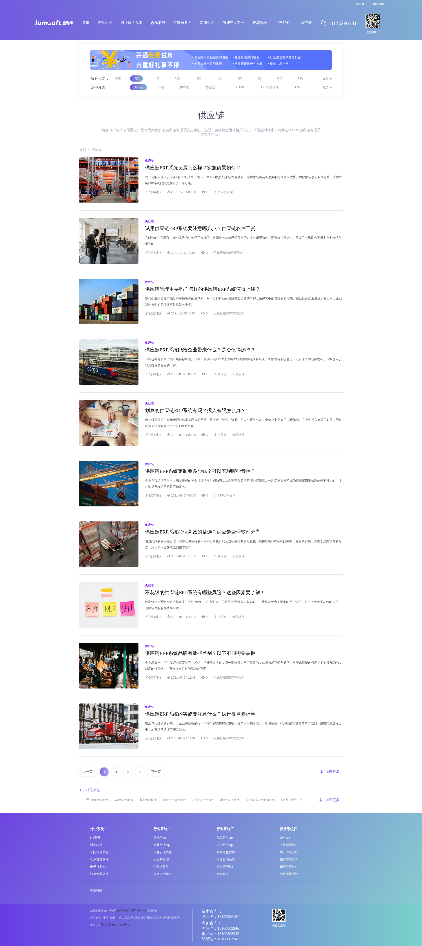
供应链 (138, 87)
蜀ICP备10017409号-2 (131, 910)
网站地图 (378, 3)
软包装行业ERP (203, 800)
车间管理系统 (99, 852)
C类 (177, 78)
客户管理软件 (225, 866)
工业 (297, 87)
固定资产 (211, 87)
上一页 (88, 771)
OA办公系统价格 (291, 800)
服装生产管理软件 (174, 800)
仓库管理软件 (99, 859)
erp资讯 (95, 837)
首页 (82, 149)
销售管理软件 (289, 866)
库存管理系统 (225, 859)
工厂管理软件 (269, 87)
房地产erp (160, 837)
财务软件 (96, 845)
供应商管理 (161, 859)
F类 (218, 78)
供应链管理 (225, 192)
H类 (239, 78)
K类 (279, 78)
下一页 (156, 771)
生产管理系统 (289, 852)
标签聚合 (361, 3)
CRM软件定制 (124, 800)
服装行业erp (161, 845)
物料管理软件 (289, 859)
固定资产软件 (162, 874)
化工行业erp (224, 837)
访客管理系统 (162, 852)
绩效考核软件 (225, 852)
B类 (157, 78)
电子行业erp (98, 866)
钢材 (161, 87)
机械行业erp (224, 845)
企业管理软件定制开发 (260, 800)
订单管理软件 (99, 874)
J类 (260, 78)
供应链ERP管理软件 (230, 252)
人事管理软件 (289, 845)
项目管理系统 (289, 874)
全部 (118, 78)
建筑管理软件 (99, 800)
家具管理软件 (147, 800)
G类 (136, 78)
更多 (326, 78)
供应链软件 (161, 866)
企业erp (285, 837)
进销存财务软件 (229, 800)
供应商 (184, 87)
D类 (198, 78)
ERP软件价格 (226, 495)
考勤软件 (222, 874)
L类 (300, 78)
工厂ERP (239, 87)
